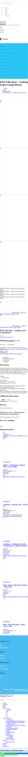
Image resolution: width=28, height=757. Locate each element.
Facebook (2, 353)
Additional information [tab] (8, 358)
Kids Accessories (10, 739)
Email (15, 353)
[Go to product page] (15, 527)
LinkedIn (11, 353)
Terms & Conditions (4, 668)
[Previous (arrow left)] (0, 756)
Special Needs (9, 735)
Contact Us (7, 14)
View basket (3, 696)
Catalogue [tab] (5, 361)
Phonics (8, 730)
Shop (4, 705)
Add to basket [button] (6, 512)
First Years (8, 726)
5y (6, 714)
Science (8, 733)
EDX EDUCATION (23, 349)
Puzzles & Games (10, 732)
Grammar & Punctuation (12, 728)
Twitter (7, 353)
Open (1, 426)
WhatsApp (19, 353)
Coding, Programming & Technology (15, 722)
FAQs (6, 10)
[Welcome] (14, 35)
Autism (11, 736)
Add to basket (4, 352)
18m (7, 711)
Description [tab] (6, 357)
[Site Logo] (3, 22)
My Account (7, 15)
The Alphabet (9, 737)
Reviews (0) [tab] (6, 360)
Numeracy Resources (11, 729)
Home (6, 7)
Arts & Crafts (9, 719)
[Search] (1, 31)
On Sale (12, 349)
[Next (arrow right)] (2, 756)
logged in (8, 417)
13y (7, 716)
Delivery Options (3, 647)
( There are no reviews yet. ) (7, 337)
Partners (6, 11)
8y (6, 715)
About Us (6, 8)
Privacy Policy (3, 666)
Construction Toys (10, 723)
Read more (5, 472)
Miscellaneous (3, 349)
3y (6, 712)
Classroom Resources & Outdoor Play (15, 721)
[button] (3, 24)
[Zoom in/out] (0, 755)
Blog (6, 13)
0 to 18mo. (9, 710)
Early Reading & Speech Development (15, 725)
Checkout (9, 696)
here (13, 423)
